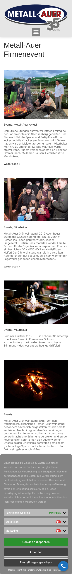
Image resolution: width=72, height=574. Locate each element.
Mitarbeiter (20, 227)
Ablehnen (36, 552)
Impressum (58, 570)
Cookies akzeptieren (36, 542)
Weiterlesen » (12, 164)
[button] (36, 32)
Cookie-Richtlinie (17, 570)
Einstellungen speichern (36, 562)
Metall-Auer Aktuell (25, 124)
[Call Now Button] (63, 566)
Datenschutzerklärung (39, 570)
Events (8, 124)
